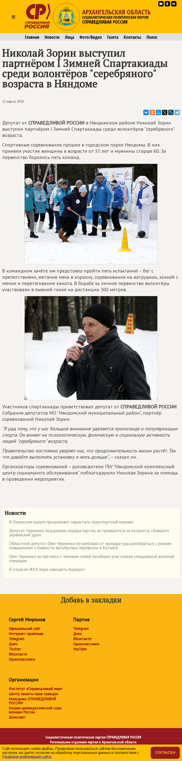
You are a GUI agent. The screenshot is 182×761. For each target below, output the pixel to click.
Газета (112, 37)
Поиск (151, 37)
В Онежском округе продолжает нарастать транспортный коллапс (69, 523)
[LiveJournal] (171, 112)
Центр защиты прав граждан (33, 694)
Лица (69, 37)
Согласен (165, 753)
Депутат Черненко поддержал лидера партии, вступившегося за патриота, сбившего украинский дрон (87, 533)
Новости (52, 37)
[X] (164, 112)
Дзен (13, 644)
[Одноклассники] (152, 112)
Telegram (16, 639)
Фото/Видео (90, 37)
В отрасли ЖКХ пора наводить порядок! (45, 570)
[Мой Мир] (158, 112)
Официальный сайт (25, 629)
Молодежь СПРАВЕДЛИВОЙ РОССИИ (32, 701)
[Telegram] (177, 112)
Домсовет (17, 717)
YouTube (80, 649)
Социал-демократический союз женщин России (35, 710)
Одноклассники (22, 659)
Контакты (132, 37)
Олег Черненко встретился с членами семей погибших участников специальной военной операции (89, 558)
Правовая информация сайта (26, 757)
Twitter (15, 649)
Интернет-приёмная (26, 634)
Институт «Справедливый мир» (35, 689)
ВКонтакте (18, 654)
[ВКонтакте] (146, 112)
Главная (32, 37)
